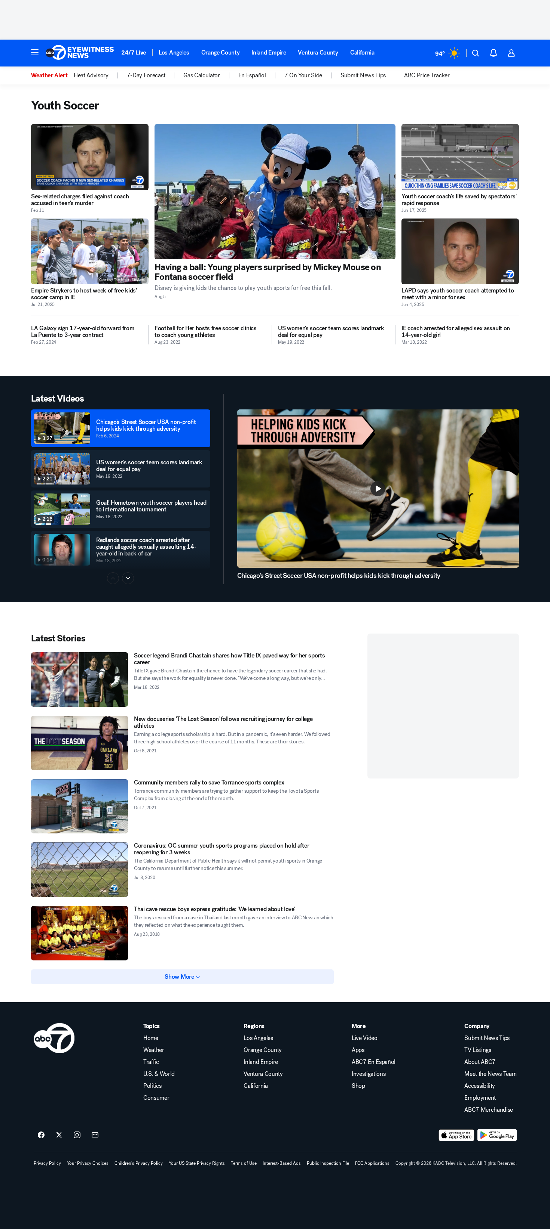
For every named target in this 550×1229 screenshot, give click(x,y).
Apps (358, 1050)
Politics (152, 1086)
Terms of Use (244, 1163)
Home (150, 1038)
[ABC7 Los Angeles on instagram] (77, 1135)
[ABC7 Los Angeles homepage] (80, 53)
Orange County (220, 52)
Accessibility (479, 1086)
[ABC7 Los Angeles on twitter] (59, 1135)
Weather (153, 1050)
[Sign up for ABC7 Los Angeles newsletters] (95, 1135)
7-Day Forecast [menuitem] (146, 75)
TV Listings (477, 1050)
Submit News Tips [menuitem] (363, 75)
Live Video (365, 1038)
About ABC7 (480, 1062)
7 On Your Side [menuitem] (303, 75)
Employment (480, 1098)
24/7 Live (133, 52)
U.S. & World (159, 1074)
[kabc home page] (54, 1038)
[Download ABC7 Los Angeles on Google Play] (497, 1135)
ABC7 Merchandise (488, 1110)
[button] (35, 52)
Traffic (151, 1062)
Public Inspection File (328, 1163)
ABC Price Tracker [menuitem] (427, 75)
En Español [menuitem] (252, 75)
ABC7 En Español (373, 1062)
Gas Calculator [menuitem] (201, 75)
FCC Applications (372, 1163)
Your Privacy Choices (88, 1163)
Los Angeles (174, 52)
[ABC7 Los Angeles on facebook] (41, 1135)
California (362, 52)
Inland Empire (268, 52)
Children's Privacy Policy (138, 1163)
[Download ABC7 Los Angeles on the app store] (456, 1135)
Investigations (369, 1074)
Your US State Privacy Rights (197, 1163)
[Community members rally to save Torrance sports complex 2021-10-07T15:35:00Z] (79, 806)
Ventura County (318, 52)
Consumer (156, 1098)
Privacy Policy (47, 1163)
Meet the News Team (490, 1074)
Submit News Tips (487, 1038)
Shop (358, 1086)
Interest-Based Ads (282, 1163)
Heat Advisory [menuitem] (91, 75)
